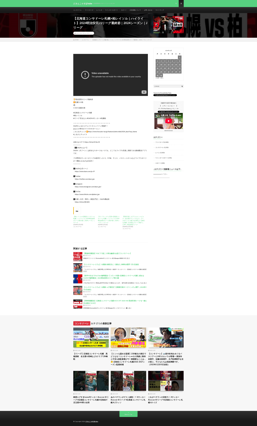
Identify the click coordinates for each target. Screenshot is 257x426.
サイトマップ (160, 10)
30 (157, 75)
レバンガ (99, 10)
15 (180, 64)
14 (176, 64)
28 (176, 72)
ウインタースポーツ (111, 10)
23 (157, 72)
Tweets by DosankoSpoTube (162, 93)
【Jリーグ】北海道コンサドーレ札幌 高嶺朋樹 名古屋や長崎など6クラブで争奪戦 (90, 356)
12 (168, 64)
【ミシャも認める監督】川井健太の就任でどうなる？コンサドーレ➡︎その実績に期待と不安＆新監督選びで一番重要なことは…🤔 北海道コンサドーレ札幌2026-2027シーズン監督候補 (128, 359)
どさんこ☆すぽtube (91, 421)
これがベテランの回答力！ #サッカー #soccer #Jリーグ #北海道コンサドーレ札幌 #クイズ (165, 400)
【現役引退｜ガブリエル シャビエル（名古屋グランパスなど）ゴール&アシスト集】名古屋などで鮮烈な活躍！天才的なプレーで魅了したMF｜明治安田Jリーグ (133, 220)
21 (176, 68)
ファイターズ (89, 10)
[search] (182, 86)
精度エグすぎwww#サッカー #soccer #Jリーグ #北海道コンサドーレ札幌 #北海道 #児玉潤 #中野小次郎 (91, 400)
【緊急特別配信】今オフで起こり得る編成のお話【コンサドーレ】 (107, 253)
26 (168, 72)
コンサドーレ (77, 10)
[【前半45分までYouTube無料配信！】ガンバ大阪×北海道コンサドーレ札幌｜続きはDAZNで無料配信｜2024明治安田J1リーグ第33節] (77, 278)
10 (161, 64)
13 (172, 64)
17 (161, 68)
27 (172, 72)
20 (172, 68)
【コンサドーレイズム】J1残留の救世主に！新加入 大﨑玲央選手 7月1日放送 (111, 264)
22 (180, 68)
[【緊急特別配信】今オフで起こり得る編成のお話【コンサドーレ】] (77, 256)
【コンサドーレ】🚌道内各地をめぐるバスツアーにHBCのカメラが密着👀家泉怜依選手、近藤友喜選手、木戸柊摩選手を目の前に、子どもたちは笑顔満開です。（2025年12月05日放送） (166, 359)
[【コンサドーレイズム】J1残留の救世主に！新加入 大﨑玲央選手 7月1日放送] (77, 267)
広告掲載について (135, 10)
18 (165, 68)
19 (168, 68)
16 (157, 68)
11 (165, 64)
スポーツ (123, 10)
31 (161, 75)
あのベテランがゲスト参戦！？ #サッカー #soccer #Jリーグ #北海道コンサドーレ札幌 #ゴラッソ (128, 400)
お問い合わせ (148, 10)
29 (180, 72)
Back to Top (128, 414)
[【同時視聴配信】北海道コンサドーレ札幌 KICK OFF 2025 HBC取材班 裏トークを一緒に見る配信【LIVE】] (77, 304)
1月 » (161, 78)
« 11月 (157, 78)
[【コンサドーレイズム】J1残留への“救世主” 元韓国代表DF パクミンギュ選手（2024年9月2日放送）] (77, 290)
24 (161, 72)
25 (165, 72)
